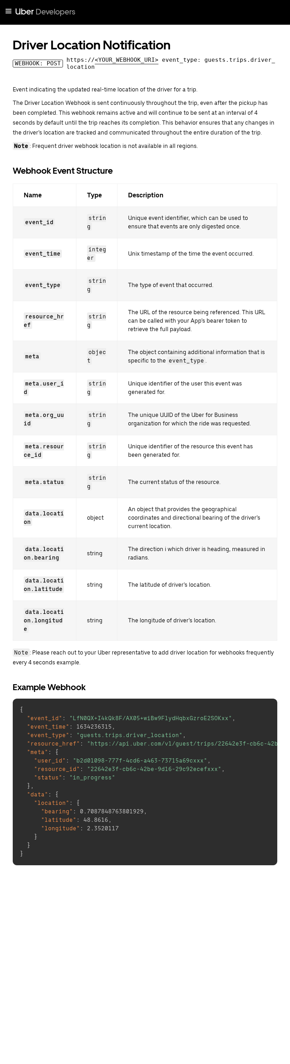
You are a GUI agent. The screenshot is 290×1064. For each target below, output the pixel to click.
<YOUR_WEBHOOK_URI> (126, 59)
